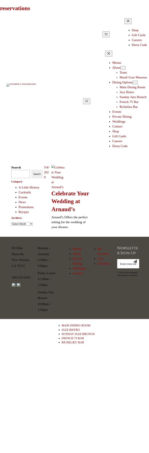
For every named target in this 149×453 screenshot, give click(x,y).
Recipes (24, 212)
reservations (15, 8)
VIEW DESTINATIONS (73, 437)
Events (23, 197)
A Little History (29, 187)
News (22, 202)
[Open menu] (106, 34)
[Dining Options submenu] (135, 82)
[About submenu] (123, 68)
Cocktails (25, 192)
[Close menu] (128, 21)
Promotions (26, 207)
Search (16, 167)
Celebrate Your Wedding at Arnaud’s (70, 201)
